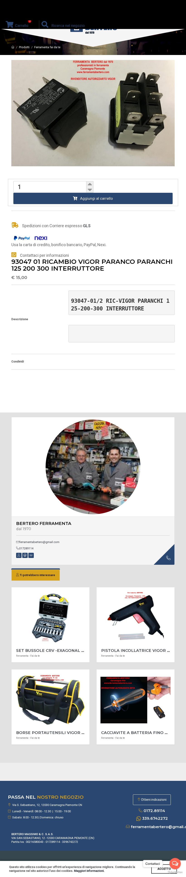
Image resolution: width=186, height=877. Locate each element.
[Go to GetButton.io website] (175, 872)
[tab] (35, 575)
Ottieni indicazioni (153, 799)
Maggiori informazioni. (89, 870)
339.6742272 (155, 818)
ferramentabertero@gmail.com (39, 542)
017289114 (26, 548)
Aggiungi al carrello (95, 198)
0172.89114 (154, 810)
